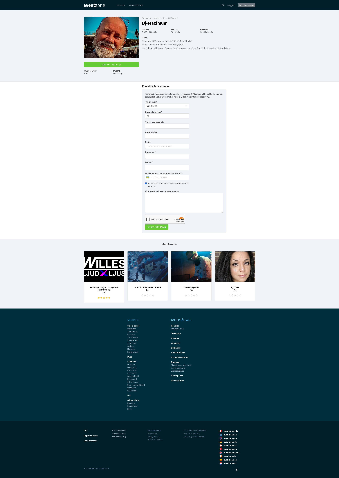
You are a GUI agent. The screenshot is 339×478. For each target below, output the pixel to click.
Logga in (231, 5)
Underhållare (136, 5)
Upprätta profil (91, 436)
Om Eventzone (90, 441)
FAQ (85, 430)
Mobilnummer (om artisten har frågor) (163, 173)
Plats (148, 142)
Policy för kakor (119, 430)
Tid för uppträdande (154, 122)
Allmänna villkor (119, 433)
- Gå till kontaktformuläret (195, 430)
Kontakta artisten (111, 64)
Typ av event (151, 102)
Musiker (121, 5)
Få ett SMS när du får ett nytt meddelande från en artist (168, 185)
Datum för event (153, 112)
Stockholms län (206, 32)
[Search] (223, 5)
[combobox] (167, 146)
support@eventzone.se (194, 436)
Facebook (237, 470)
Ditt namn (150, 152)
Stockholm (175, 32)
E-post (149, 162)
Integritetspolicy (119, 436)
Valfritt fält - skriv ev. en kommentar (162, 191)
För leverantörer (246, 5)
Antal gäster (151, 132)
